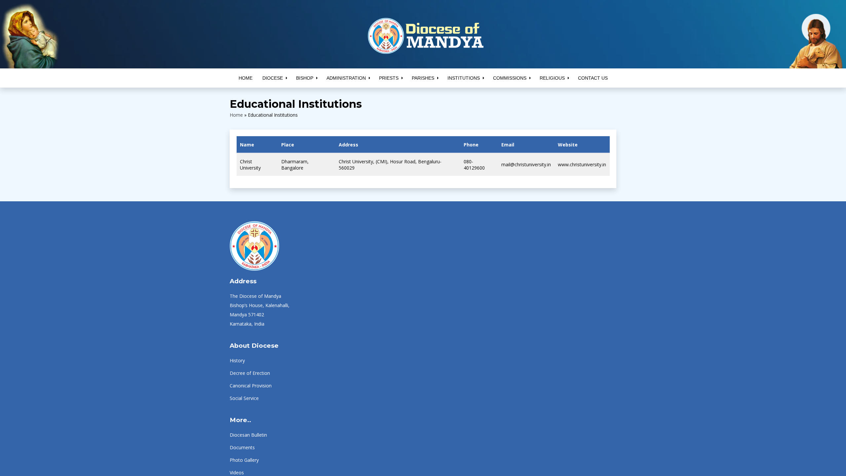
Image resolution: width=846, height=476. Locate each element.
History (237, 360)
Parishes (423, 78)
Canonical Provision (251, 385)
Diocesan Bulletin (248, 435)
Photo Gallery (244, 460)
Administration (346, 78)
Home (245, 78)
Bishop (304, 78)
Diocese (272, 78)
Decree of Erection (250, 373)
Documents (242, 447)
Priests (389, 78)
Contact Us (593, 78)
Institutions (463, 78)
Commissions (509, 78)
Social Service (244, 398)
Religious (552, 78)
